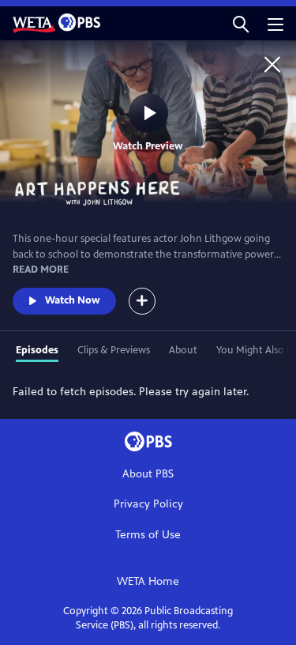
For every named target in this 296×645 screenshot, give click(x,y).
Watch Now (72, 300)
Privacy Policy (148, 504)
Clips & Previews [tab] (113, 350)
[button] (241, 23)
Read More (41, 269)
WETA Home (148, 581)
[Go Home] (272, 64)
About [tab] (183, 350)
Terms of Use (148, 534)
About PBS (148, 474)
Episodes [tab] (37, 350)
